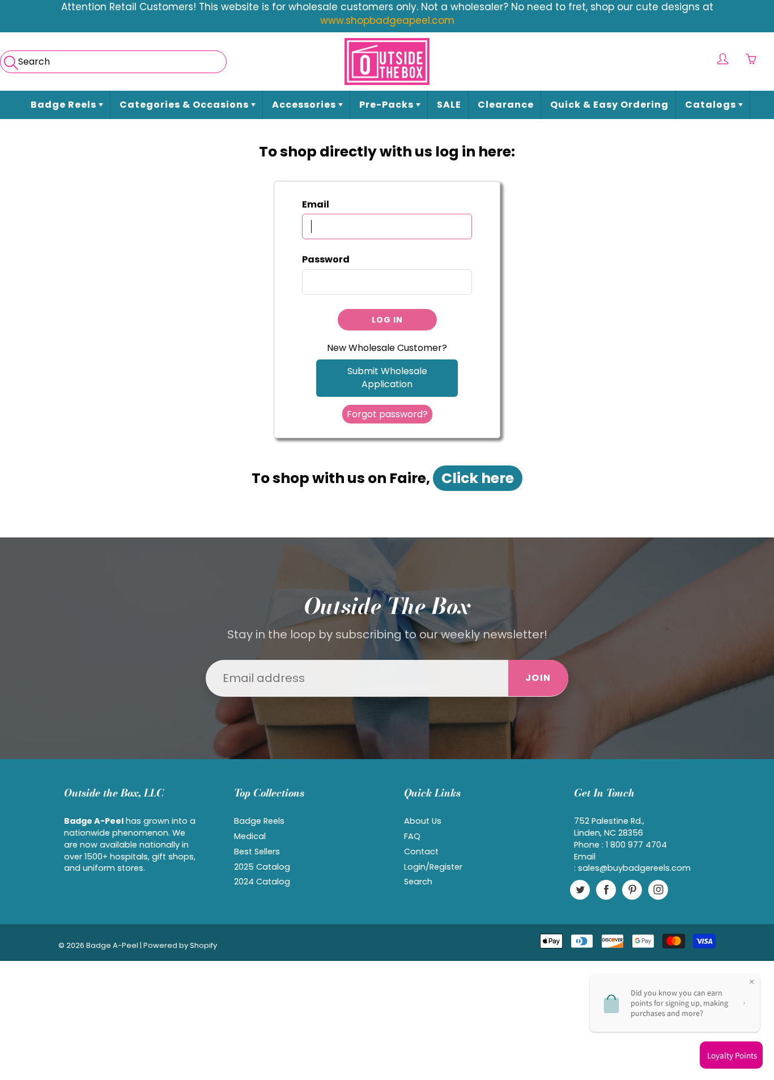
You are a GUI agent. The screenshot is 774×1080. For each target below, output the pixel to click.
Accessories (305, 104)
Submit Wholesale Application (387, 378)
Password (326, 259)
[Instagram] (658, 890)
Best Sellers (257, 851)
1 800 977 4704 (636, 844)
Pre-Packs (387, 104)
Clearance (506, 104)
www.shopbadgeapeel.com (387, 20)
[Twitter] (580, 890)
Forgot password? (387, 414)
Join (538, 677)
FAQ (412, 836)
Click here (477, 478)
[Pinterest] (632, 890)
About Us (422, 821)
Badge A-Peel (112, 945)
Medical (250, 836)
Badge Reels (65, 104)
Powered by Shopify (180, 945)
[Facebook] (606, 890)
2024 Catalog (262, 881)
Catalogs (711, 104)
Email (315, 204)
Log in (387, 319)
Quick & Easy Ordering (609, 104)
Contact (421, 851)
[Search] (10, 58)
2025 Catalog (262, 867)
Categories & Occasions (185, 104)
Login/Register (433, 867)
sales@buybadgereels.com (634, 868)
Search (418, 881)
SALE (449, 104)
